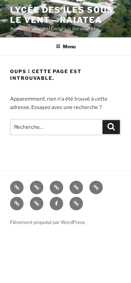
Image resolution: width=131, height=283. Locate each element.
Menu (69, 46)
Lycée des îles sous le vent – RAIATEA (61, 15)
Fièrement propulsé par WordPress (47, 222)
